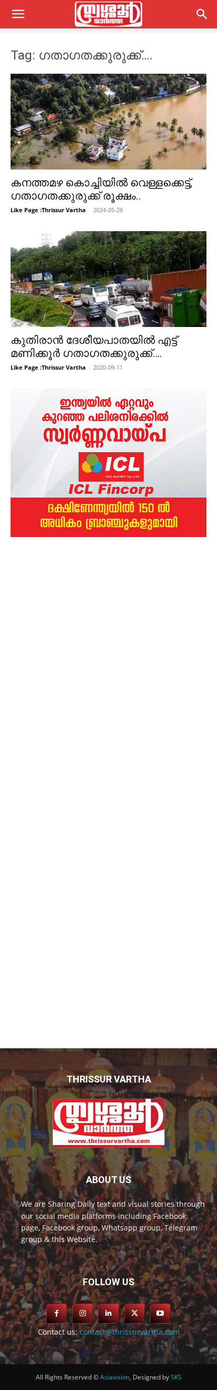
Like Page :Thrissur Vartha (48, 210)
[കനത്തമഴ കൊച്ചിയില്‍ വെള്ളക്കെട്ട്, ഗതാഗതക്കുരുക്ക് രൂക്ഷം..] (108, 122)
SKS (176, 1377)
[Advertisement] (108, 668)
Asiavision (115, 1377)
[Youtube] (160, 1313)
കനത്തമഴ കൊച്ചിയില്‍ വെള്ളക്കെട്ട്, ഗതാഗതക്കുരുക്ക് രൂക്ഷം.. (101, 189)
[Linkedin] (108, 1313)
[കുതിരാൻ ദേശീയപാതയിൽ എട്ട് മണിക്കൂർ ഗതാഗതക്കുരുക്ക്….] (108, 279)
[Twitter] (134, 1313)
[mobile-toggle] (18, 14)
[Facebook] (56, 1313)
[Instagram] (82, 1313)
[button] (202, 14)
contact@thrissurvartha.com (130, 1332)
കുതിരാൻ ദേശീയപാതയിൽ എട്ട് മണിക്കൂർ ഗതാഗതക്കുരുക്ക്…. (94, 347)
